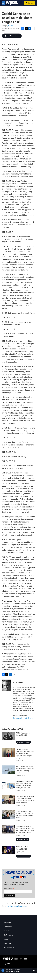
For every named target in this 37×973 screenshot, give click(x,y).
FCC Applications (9, 947)
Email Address (9, 888)
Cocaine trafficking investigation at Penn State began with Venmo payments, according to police (25, 754)
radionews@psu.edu (17, 906)
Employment (8, 926)
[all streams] (34, 970)
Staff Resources (9, 935)
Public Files (7, 943)
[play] (3, 971)
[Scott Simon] (6, 685)
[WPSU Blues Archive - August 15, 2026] (8, 850)
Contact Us (7, 931)
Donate (30, 3)
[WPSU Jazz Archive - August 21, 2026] (8, 736)
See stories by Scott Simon (23, 718)
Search (6, 939)
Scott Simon (12, 26)
